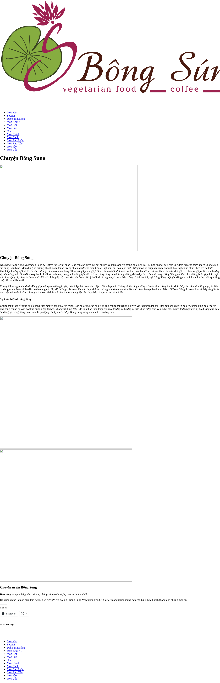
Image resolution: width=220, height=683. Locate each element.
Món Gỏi (12, 124)
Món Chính (13, 134)
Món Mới (12, 112)
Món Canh (13, 137)
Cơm (9, 131)
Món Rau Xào (15, 143)
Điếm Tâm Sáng (16, 118)
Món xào (12, 146)
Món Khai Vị (14, 121)
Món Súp (12, 128)
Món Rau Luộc (15, 140)
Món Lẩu (12, 149)
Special (11, 115)
